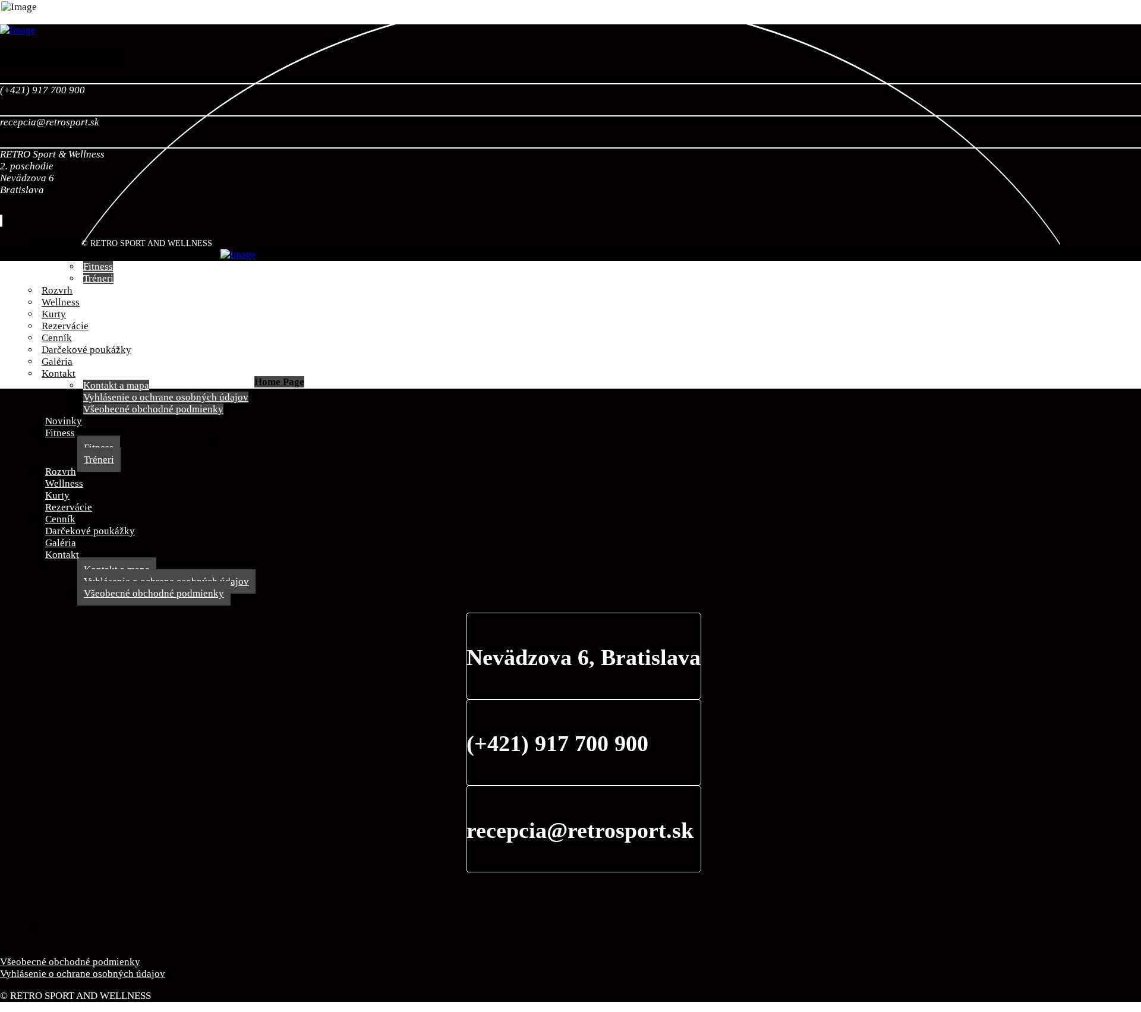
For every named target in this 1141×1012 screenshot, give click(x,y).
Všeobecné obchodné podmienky (70, 961)
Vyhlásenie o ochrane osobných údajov (82, 973)
